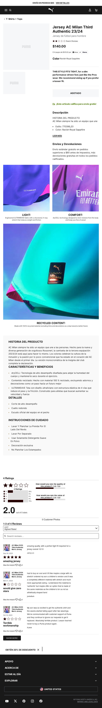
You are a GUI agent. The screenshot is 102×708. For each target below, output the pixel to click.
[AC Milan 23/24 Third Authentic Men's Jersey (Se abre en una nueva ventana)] (6, 548)
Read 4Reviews (72, 41)
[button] (18, 491)
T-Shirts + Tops (14, 19)
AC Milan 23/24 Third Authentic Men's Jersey (17, 547)
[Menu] (5, 10)
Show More (12, 638)
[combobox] (51, 528)
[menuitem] (7, 701)
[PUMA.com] (51, 10)
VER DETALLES (62, 3)
